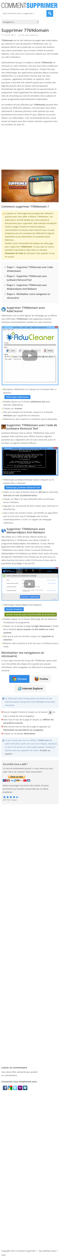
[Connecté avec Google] (10, 1089)
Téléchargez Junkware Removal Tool (23, 487)
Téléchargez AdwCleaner (17, 397)
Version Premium (14, 609)
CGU (3, 1255)
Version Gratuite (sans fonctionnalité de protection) (30, 614)
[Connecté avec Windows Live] (25, 1089)
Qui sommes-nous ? (48, 1251)
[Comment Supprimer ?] (29, 5)
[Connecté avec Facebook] (5, 1089)
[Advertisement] (29, 148)
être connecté (18, 1072)
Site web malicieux (29, 35)
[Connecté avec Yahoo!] (20, 1089)
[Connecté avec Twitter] (15, 1089)
